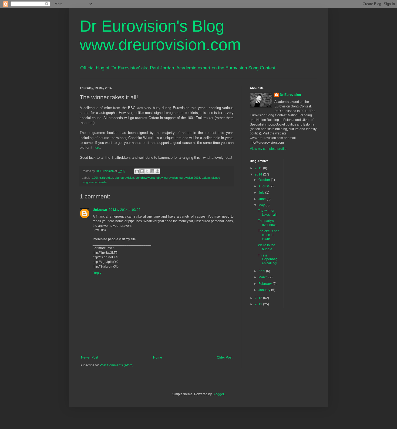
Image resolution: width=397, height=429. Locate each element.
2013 (259, 298)
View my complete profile (268, 149)
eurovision (171, 177)
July (261, 192)
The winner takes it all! (267, 212)
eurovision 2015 (189, 177)
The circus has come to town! (268, 235)
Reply (97, 273)
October (264, 180)
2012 (259, 304)
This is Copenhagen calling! (268, 259)
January (264, 290)
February (265, 284)
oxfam (206, 177)
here (96, 148)
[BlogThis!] (142, 171)
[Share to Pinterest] (157, 171)
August (264, 186)
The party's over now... (268, 223)
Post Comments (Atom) (116, 365)
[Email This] (137, 171)
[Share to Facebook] (152, 171)
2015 (259, 168)
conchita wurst (145, 177)
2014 (259, 174)
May (261, 205)
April (262, 271)
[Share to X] (147, 171)
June (262, 199)
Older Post (224, 357)
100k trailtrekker (102, 177)
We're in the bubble (266, 247)
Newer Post (89, 357)
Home (157, 357)
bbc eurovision (124, 177)
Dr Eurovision (290, 95)
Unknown (100, 210)
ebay (159, 177)
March (263, 277)
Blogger (218, 394)
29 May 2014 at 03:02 (124, 210)
